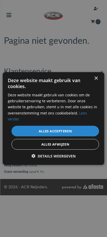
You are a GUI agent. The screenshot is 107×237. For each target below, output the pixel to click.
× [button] (96, 78)
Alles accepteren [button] (55, 130)
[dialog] (53, 118)
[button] (53, 156)
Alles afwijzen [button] (55, 144)
